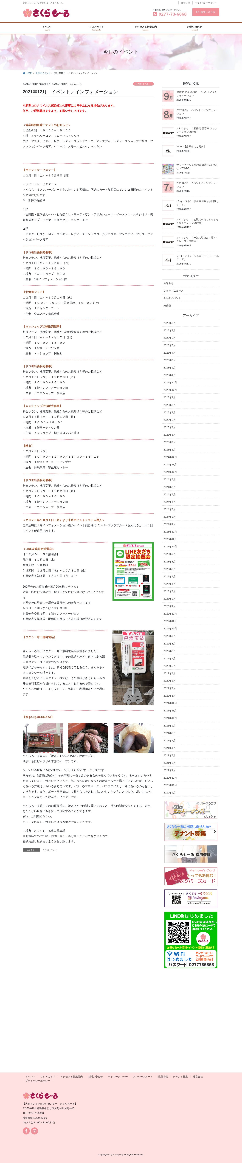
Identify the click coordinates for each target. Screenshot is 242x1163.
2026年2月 (170, 367)
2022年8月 (170, 643)
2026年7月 (170, 330)
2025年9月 (170, 397)
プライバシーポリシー (205, 3)
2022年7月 (170, 651)
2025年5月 (170, 419)
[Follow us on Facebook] (26, 1130)
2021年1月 (170, 770)
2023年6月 (170, 569)
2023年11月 (170, 539)
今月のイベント (143, 84)
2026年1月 (170, 375)
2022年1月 (170, 695)
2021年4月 (170, 748)
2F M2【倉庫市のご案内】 (191, 146)
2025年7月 (170, 412)
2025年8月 (170, 405)
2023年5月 (170, 576)
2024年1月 (170, 524)
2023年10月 (170, 546)
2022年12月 (170, 613)
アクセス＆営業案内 (71, 1076)
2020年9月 (170, 792)
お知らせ (168, 283)
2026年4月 (170, 352)
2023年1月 (170, 606)
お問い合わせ (208, 12)
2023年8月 (170, 561)
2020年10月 (170, 785)
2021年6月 (170, 740)
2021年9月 (170, 725)
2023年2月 (170, 598)
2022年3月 (170, 680)
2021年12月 (170, 703)
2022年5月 (170, 665)
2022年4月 (170, 673)
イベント (30, 1076)
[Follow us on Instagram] (34, 1130)
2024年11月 (170, 464)
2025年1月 (170, 449)
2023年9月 (170, 554)
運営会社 (185, 3)
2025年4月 (170, 427)
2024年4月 (170, 501)
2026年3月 (170, 360)
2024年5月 (170, 494)
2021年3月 (170, 755)
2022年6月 (170, 658)
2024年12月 (170, 457)
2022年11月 (170, 621)
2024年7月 (170, 487)
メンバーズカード (143, 1076)
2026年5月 (170, 345)
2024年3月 (170, 509)
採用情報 (163, 1076)
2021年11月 (170, 710)
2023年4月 (170, 583)
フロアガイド (47, 1076)
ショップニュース (173, 290)
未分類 (167, 305)
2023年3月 (170, 591)
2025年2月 (170, 442)
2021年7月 (170, 733)
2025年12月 (170, 382)
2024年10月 (170, 472)
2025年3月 (170, 434)
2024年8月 (170, 479)
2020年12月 (170, 777)
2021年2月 (170, 762)
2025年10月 (170, 389)
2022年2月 (170, 688)
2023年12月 (170, 531)
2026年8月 (170, 323)
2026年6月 (170, 337)
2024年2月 (170, 516)
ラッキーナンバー (118, 1076)
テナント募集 (180, 1076)
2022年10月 (170, 628)
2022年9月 (170, 636)
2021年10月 (170, 718)
